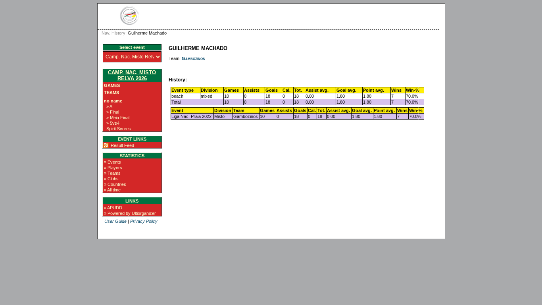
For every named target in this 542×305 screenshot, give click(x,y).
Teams (111, 92)
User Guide (115, 221)
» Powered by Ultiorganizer (130, 213)
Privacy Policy (144, 221)
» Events (112, 162)
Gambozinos (193, 58)
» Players (113, 167)
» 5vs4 (112, 123)
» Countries (115, 184)
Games (112, 85)
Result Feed (122, 145)
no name (113, 100)
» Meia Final (117, 117)
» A (109, 106)
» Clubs (111, 178)
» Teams (112, 173)
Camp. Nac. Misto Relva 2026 (132, 75)
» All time (112, 189)
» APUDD (113, 207)
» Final (112, 112)
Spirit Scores (118, 128)
